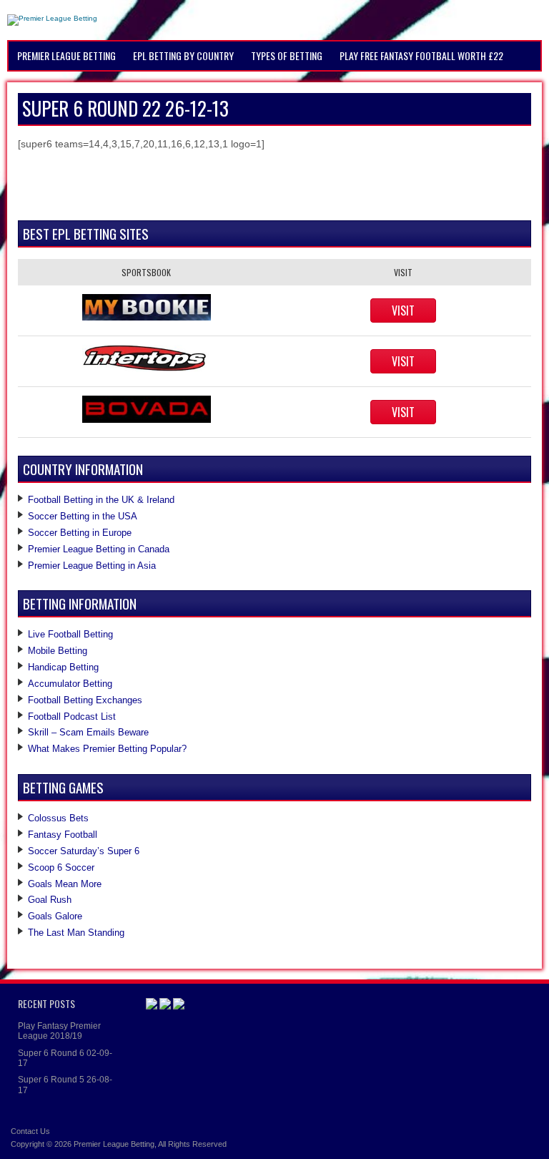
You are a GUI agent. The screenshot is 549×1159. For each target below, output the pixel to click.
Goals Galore (55, 916)
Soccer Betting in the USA (82, 516)
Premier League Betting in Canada (98, 549)
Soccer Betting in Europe (80, 532)
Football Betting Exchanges (85, 700)
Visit (403, 310)
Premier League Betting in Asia (92, 565)
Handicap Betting (63, 667)
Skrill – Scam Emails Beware (88, 732)
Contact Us (30, 1131)
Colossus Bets (58, 818)
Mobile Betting (57, 650)
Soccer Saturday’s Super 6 (83, 851)
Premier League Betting (114, 1144)
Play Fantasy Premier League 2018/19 (59, 1031)
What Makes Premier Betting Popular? (107, 748)
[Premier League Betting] (52, 18)
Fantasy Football (62, 834)
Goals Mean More (65, 884)
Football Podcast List (72, 716)
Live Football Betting (70, 634)
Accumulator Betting (70, 683)
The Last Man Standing (76, 932)
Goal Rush (49, 899)
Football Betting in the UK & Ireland (101, 499)
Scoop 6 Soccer (61, 867)
